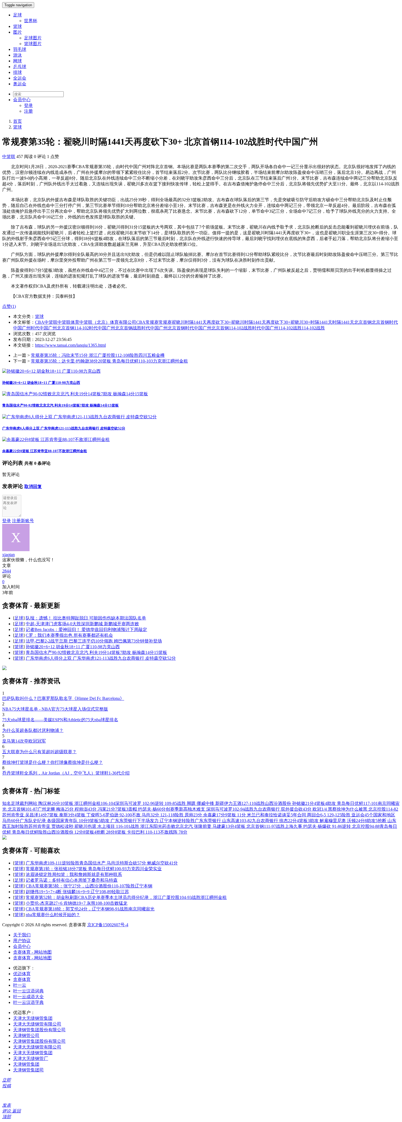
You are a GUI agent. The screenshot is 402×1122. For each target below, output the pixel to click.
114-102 (309, 328)
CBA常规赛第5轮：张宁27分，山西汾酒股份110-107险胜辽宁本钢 (89, 886)
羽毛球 (19, 49)
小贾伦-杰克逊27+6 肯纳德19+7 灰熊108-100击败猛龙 (76, 903)
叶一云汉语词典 (28, 991)
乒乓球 (19, 66)
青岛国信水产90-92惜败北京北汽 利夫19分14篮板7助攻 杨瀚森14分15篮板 (60, 405)
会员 (22, 99)
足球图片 (33, 38)
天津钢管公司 (26, 1035)
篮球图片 (33, 43)
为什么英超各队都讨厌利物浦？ (32, 730)
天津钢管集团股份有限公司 (39, 1029)
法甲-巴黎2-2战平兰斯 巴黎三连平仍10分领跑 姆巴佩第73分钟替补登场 (94, 641)
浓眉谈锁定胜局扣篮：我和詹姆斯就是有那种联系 (74, 874)
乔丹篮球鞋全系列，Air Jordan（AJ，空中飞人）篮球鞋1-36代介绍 (66, 773)
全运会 (19, 78)
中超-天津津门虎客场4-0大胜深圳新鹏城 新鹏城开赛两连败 (82, 623)
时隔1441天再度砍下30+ (267, 322)
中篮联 (8, 156)
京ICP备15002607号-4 (107, 924)
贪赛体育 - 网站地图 (32, 952)
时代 (35, 328)
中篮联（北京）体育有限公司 (107, 322)
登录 (28, 105)
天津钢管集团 (26, 1064)
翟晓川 (237, 322)
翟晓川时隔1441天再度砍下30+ (201, 322)
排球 (17, 72)
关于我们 (22, 935)
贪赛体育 (22, 979)
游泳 (17, 55)
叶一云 (19, 985)
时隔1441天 (321, 322)
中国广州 (48, 328)
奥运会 (19, 83)
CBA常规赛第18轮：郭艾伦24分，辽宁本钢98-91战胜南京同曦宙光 (90, 909)
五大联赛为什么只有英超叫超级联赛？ (39, 751)
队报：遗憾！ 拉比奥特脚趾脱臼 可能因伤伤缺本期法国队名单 (86, 618)
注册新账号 (23, 520)
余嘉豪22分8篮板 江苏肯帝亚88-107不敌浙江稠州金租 (44, 451)
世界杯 (30, 20)
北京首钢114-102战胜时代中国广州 (244, 328)
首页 (17, 121)
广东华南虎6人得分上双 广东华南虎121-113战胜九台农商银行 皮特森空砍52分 (63, 428)
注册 (28, 111)
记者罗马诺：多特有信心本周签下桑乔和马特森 (72, 880)
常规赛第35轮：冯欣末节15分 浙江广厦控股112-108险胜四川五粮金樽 (98, 355)
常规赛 (165, 322)
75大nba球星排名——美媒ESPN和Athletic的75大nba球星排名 (60, 719)
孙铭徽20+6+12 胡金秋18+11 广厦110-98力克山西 (41, 383)
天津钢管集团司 (28, 1070)
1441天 (347, 322)
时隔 (336, 322)
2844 (6, 571)
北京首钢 (363, 322)
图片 (17, 32)
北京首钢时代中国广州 (189, 328)
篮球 (17, 26)
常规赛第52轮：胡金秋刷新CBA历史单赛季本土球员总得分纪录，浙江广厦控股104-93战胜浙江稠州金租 (126, 897)
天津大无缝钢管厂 (30, 1058)
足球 (17, 15)
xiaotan (8, 554)
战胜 (320, 328)
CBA (39, 322)
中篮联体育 (68, 322)
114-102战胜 (290, 328)
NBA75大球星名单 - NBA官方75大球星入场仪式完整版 (55, 709)
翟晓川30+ (300, 322)
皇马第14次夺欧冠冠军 (24, 741)
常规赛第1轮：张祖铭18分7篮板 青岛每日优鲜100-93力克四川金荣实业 (94, 868)
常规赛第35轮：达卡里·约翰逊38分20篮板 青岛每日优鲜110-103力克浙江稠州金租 (109, 361)
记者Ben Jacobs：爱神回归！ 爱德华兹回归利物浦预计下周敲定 (86, 629)
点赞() (9, 306)
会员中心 (22, 946)
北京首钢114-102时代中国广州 (86, 328)
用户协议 (22, 940)
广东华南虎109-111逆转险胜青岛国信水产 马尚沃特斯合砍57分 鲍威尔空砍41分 (102, 863)
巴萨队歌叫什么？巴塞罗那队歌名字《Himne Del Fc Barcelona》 (63, 698)
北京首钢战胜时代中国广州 (141, 328)
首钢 (384, 322)
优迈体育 (22, 973)
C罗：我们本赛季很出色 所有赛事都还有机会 (69, 635)
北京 (376, 322)
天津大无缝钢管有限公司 (37, 1024)
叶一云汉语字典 (28, 1002)
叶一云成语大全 (28, 996)
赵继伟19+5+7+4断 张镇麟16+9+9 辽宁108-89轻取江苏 (77, 891)
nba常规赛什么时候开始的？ (53, 914)
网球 (17, 61)
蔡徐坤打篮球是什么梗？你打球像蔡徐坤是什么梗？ (52, 762)
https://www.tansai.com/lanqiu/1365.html (70, 345)
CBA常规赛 (147, 322)
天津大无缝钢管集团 (33, 1018)
